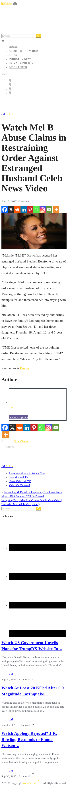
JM (7, 113)
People (24, 368)
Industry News (20, 59)
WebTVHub (29, 783)
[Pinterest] (30, 209)
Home (13, 46)
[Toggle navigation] (2, 40)
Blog (13, 54)
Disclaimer (18, 67)
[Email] (49, 209)
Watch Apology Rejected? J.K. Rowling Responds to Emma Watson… (29, 739)
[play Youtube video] (34, 231)
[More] (56, 209)
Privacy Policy (21, 63)
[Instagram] (43, 209)
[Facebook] (4, 209)
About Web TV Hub (23, 50)
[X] (11, 209)
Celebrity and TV (18, 477)
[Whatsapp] (36, 209)
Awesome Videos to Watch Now (27, 473)
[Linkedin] (23, 209)
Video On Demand (19, 485)
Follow (7, 3)
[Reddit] (17, 209)
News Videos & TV (20, 481)
